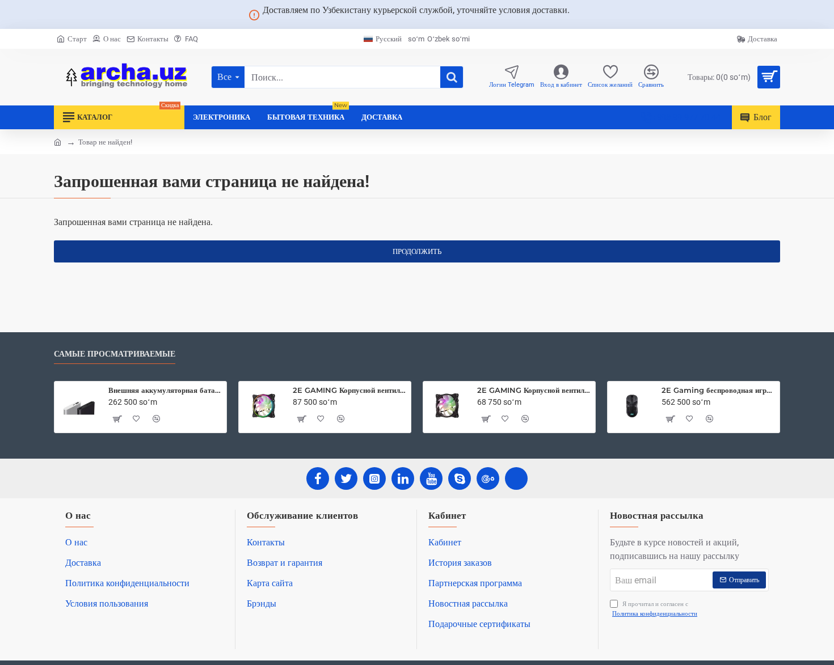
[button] (116, 418)
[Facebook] (317, 478)
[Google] (488, 478)
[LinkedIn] (402, 478)
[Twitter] (346, 478)
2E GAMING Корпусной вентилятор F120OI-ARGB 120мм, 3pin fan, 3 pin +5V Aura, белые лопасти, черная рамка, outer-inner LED (350, 390)
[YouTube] (431, 478)
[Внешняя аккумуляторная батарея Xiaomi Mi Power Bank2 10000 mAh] (78, 406)
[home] (57, 141)
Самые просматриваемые (114, 354)
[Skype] (459, 478)
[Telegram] (516, 478)
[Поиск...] (451, 77)
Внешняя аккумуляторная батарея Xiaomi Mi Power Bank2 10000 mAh (165, 390)
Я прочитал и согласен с (654, 608)
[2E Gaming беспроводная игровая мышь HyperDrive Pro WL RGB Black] (632, 406)
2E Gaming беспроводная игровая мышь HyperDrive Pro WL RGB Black (719, 390)
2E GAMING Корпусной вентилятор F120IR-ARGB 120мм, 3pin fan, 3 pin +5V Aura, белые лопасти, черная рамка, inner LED (534, 390)
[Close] (583, 15)
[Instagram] (374, 478)
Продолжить (417, 251)
